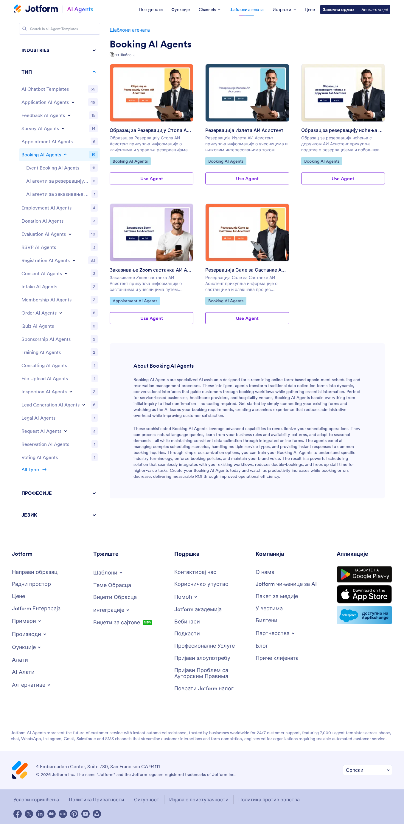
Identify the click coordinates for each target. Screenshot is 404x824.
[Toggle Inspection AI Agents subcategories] (71, 392)
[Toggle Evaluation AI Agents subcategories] (70, 234)
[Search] (24, 29)
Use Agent (151, 178)
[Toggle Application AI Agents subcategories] (73, 102)
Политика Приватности (96, 800)
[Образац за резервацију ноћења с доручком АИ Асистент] (343, 92)
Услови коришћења (36, 800)
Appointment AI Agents (134, 301)
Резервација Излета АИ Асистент (244, 130)
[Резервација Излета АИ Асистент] (247, 92)
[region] (59, 282)
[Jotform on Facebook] (17, 814)
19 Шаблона (126, 55)
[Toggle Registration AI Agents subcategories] (74, 260)
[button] (59, 515)
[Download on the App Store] (364, 594)
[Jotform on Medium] (51, 814)
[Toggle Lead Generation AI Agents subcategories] (84, 405)
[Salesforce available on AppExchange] (364, 615)
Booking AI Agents (151, 44)
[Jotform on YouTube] (85, 814)
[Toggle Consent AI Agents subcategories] (66, 273)
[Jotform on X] (29, 814)
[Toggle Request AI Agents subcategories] (66, 431)
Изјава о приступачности (199, 800)
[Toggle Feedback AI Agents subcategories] (69, 115)
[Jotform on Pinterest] (74, 814)
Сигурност (146, 800)
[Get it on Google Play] (364, 574)
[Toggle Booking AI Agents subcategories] (65, 155)
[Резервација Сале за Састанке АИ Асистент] (247, 232)
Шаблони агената (130, 30)
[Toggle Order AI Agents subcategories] (61, 313)
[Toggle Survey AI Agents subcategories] (63, 128)
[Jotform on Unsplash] (97, 814)
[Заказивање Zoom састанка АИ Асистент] (151, 232)
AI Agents (80, 9)
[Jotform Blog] (63, 814)
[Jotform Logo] (36, 9)
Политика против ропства (269, 800)
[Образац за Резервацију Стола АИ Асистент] (151, 92)
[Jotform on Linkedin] (40, 814)
